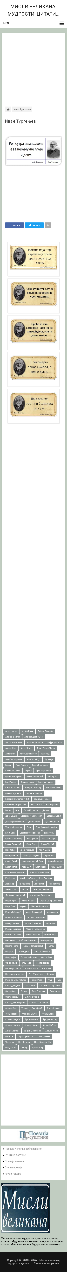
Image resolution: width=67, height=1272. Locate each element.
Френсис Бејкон (12, 1019)
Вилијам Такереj (46, 782)
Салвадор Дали (12, 985)
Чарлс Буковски (25, 1036)
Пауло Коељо (31, 969)
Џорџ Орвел (10, 1048)
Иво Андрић (44, 850)
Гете (17, 810)
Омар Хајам (10, 957)
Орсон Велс (46, 957)
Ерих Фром (49, 833)
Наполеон (10, 940)
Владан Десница (13, 793)
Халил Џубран (49, 1025)
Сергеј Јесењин (12, 997)
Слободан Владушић (15, 1002)
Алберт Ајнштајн (45, 731)
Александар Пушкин (33, 737)
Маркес (23, 906)
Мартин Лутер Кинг (39, 906)
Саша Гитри (30, 985)
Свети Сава (10, 991)
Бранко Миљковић (35, 776)
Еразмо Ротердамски (30, 833)
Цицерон (9, 1036)
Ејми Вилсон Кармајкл (46, 827)
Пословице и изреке (14, 974)
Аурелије (49, 759)
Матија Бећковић (13, 912)
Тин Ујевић (37, 1008)
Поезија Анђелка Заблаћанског (23, 1148)
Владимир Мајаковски (15, 804)
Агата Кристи (11, 731)
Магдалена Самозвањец (41, 895)
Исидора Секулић (31, 855)
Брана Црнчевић (43, 771)
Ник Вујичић (46, 940)
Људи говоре (13, 1173)
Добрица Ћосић (54, 816)
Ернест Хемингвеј (13, 838)
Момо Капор (50, 934)
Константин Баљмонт (15, 872)
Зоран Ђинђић (47, 844)
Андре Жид (10, 748)
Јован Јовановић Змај (32, 861)
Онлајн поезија (13, 1167)
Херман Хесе (51, 1031)
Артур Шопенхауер (28, 754)
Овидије (9, 952)
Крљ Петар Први (27, 878)
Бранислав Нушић (13, 776)
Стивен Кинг (11, 1008)
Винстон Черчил (53, 788)
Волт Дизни (36, 804)
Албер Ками (27, 731)
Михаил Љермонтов (35, 929)
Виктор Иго (53, 776)
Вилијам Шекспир (33, 788)
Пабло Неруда (42, 963)
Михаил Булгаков (13, 929)
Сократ (32, 1002)
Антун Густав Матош (46, 748)
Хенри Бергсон (12, 1031)
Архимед (45, 754)
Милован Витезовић (36, 918)
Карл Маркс (40, 867)
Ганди (8, 810)
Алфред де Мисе (35, 742)
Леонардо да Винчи (42, 889)
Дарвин (45, 810)
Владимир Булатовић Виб (17, 799)
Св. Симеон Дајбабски (50, 985)
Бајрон (8, 765)
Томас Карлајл (53, 1008)
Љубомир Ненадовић (15, 895)
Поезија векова (14, 1161)
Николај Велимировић (33, 946)
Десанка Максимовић (31, 816)
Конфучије (10, 878)
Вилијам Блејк (27, 782)
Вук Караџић (52, 804)
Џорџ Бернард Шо (42, 1042)
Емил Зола (10, 833)
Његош (51, 946)
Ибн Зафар (10, 850)
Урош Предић (11, 1014)
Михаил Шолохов (13, 934)
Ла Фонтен (39, 884)
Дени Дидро (11, 816)
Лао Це (25, 889)
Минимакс (50, 923)
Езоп (29, 827)
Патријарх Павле (13, 969)
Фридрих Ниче (31, 1019)
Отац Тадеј (26, 963)
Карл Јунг (26, 867)
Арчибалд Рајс (33, 759)
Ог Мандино (23, 952)
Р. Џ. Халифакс (36, 974)
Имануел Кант (12, 855)
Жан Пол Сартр (49, 838)
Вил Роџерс (10, 782)
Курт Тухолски (45, 878)
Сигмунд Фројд (32, 997)
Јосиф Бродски (55, 861)
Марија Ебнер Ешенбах (50, 901)
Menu (6, 23)
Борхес (28, 771)
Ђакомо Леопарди (13, 827)
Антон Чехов (26, 748)
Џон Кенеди (24, 1042)
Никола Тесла (11, 946)
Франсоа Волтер (29, 1014)
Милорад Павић (12, 923)
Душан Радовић (52, 822)
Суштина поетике (15, 1155)
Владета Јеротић (34, 793)
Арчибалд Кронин (13, 759)
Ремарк (50, 974)
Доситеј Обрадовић (14, 822)
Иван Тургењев (20, 121)
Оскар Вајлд (11, 963)
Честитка (9, 1042)
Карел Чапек (11, 867)
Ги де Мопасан (31, 810)
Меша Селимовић (34, 912)
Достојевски (34, 822)
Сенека (24, 991)
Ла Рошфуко (24, 884)
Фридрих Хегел (31, 1025)
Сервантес (55, 991)
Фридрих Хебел (12, 1025)
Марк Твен (10, 906)
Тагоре (24, 1008)
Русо (59, 980)
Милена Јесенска (13, 918)
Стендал (44, 1002)
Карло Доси (56, 867)
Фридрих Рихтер (50, 1019)
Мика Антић (52, 912)
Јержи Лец (49, 855)
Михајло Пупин (33, 934)
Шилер (24, 1048)
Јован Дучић (11, 861)
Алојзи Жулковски (13, 742)
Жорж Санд (31, 844)
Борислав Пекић (12, 771)
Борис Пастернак (40, 765)
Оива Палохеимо (42, 952)
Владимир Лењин (42, 799)
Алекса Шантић (12, 737)
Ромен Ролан (37, 980)
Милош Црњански (33, 923)
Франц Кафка (48, 1014)
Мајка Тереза (11, 901)
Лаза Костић (11, 889)
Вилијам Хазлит (12, 788)
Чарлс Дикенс (43, 1036)
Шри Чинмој (37, 1048)
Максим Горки (28, 901)
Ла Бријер (9, 884)
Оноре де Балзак (29, 957)
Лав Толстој (54, 884)
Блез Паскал (22, 765)
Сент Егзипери (38, 991)
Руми (50, 980)
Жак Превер (32, 838)
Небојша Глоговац (27, 940)
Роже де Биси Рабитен (15, 980)
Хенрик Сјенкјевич (32, 1031)
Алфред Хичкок (54, 742)
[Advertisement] (33, 67)
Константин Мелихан (39, 872)
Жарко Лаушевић (13, 844)
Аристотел (10, 754)
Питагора (46, 969)
